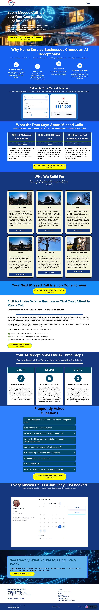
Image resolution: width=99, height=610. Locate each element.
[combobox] (52, 538)
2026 (54, 503)
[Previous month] (44, 503)
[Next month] (59, 503)
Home (88, 3)
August (51, 503)
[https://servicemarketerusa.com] (11, 3)
